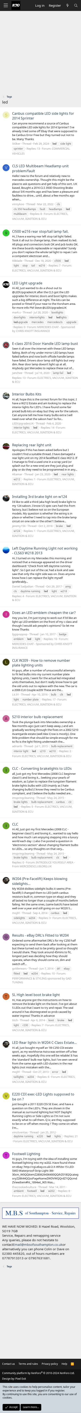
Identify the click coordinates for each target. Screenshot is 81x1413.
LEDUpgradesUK (23, 423)
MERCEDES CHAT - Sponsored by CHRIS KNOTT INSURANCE (43, 329)
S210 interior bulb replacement (37, 716)
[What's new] (67, 5)
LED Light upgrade (27, 283)
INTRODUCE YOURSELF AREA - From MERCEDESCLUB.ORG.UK (43, 864)
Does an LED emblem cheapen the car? (44, 612)
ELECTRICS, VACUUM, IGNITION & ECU (37, 270)
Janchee (17, 373)
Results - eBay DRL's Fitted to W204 (40, 935)
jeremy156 (18, 526)
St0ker (16, 144)
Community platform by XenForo (38, 1373)
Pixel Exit (20, 1378)
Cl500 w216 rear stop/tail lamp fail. (40, 231)
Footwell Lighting (26, 1153)
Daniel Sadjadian (22, 586)
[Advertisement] (40, 53)
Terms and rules (28, 1364)
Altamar (17, 474)
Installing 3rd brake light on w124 (39, 496)
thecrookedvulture (24, 1187)
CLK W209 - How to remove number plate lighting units (41, 663)
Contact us (8, 1364)
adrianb (17, 746)
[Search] (76, 5)
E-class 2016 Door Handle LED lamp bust (45, 343)
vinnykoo (18, 204)
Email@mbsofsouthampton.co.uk (37, 1244)
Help (64, 1364)
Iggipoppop (19, 634)
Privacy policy (50, 1364)
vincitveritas (20, 1132)
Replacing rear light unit (31, 445)
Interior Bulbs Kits (26, 394)
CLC (15, 824)
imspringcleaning (23, 798)
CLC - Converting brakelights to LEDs (42, 768)
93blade (17, 261)
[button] (5, 5)
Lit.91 (15, 694)
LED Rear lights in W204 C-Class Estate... (44, 1042)
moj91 (16, 913)
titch (15, 1020)
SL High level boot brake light (36, 994)
